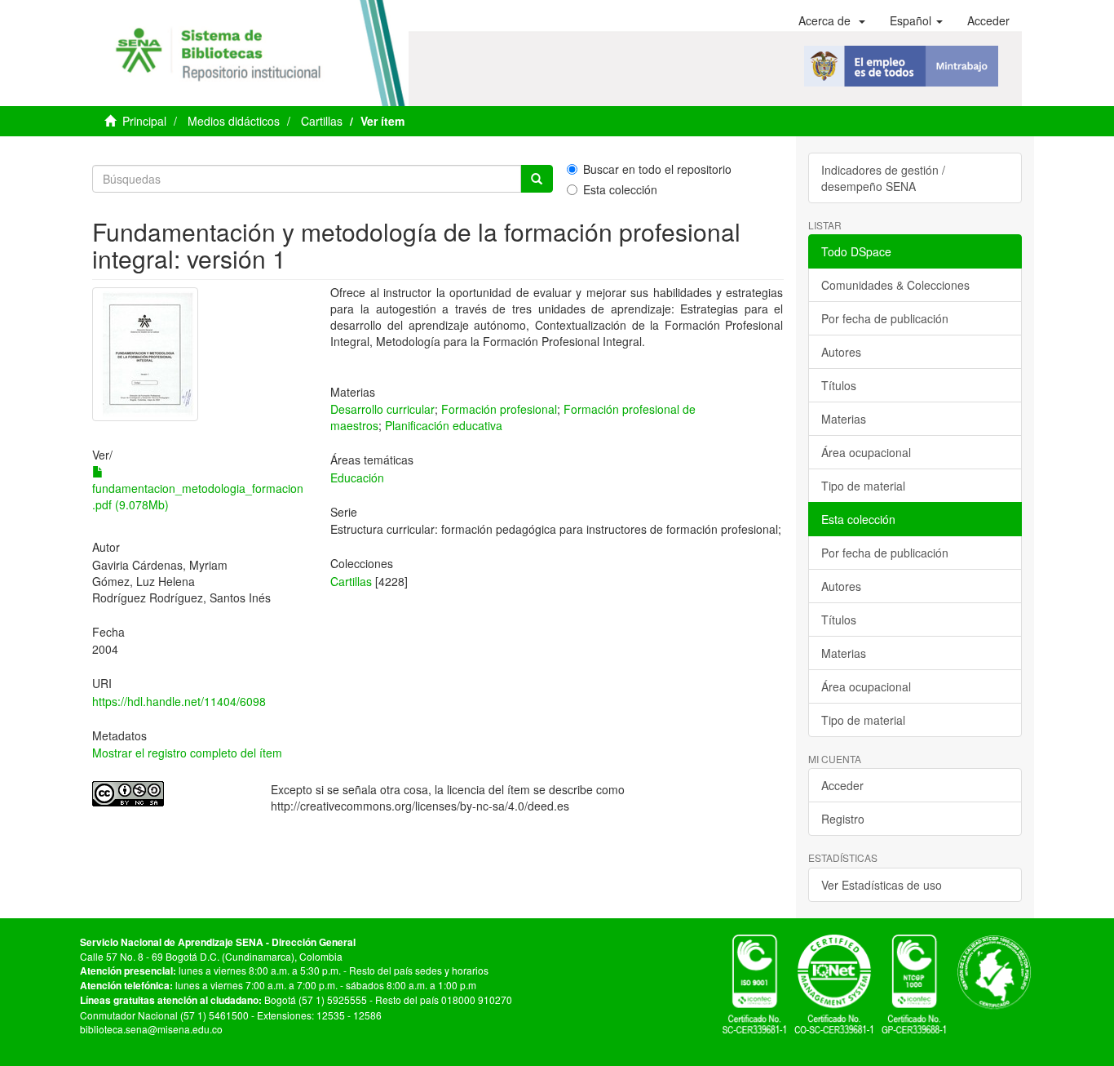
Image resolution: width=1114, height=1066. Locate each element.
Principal (144, 121)
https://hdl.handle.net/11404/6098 (179, 701)
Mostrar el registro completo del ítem (187, 752)
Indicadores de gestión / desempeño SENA (883, 178)
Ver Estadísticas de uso (881, 885)
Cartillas (322, 121)
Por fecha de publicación (884, 318)
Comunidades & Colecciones (895, 285)
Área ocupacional (866, 452)
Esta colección (620, 189)
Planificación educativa (443, 425)
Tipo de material (863, 485)
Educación (357, 477)
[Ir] (536, 179)
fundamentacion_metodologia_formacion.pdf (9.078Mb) (197, 496)
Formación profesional (499, 409)
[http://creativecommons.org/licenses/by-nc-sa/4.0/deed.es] (169, 793)
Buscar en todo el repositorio (657, 169)
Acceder (842, 785)
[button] (831, 20)
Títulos (838, 385)
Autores (841, 352)
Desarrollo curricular (382, 409)
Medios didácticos (234, 121)
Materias (843, 419)
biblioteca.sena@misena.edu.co (151, 1029)
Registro (842, 819)
